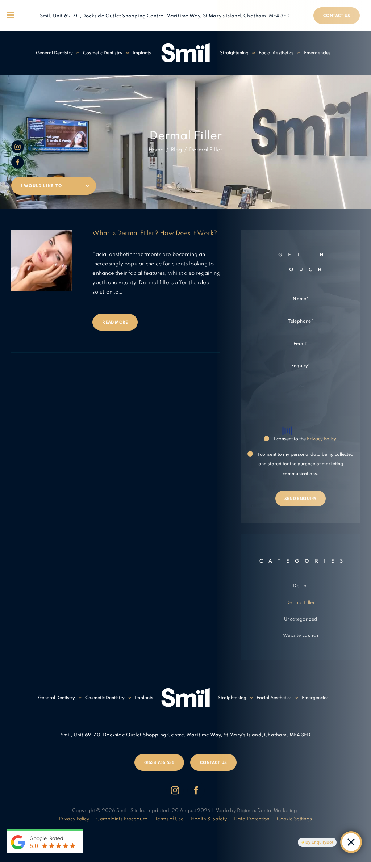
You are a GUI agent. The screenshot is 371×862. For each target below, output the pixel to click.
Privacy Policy (74, 819)
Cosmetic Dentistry (102, 53)
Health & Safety (209, 819)
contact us (213, 763)
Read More (115, 322)
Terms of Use (169, 819)
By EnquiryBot (319, 842)
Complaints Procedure (121, 819)
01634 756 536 (159, 763)
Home (156, 149)
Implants (142, 53)
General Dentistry (54, 53)
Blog (176, 149)
